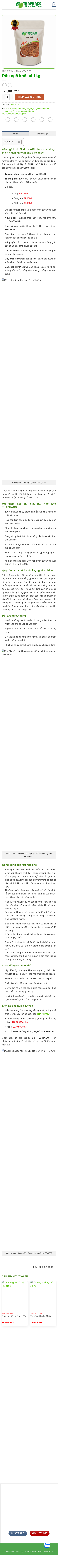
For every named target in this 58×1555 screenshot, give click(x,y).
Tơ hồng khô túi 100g (40, 1316)
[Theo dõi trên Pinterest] (22, 1524)
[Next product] (4, 85)
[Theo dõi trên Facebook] (8, 1520)
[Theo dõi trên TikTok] (24, 1520)
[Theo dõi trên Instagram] (16, 1520)
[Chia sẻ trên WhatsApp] (8, 119)
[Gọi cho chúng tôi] (49, 1520)
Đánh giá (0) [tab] (42, 134)
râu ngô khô (44, 109)
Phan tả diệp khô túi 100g (14, 1316)
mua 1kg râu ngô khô (13, 109)
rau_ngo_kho (7, 111)
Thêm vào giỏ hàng (30, 97)
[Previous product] (10, 85)
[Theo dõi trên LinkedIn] (31, 1524)
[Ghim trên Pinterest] (42, 119)
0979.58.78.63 (20, 1027)
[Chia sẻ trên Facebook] (16, 119)
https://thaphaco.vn (23, 1393)
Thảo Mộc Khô (23, 71)
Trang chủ (7, 71)
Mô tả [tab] (15, 134)
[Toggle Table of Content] (18, 142)
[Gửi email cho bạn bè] (33, 119)
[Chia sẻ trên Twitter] (25, 119)
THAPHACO (43, 1014)
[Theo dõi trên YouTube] (39, 1524)
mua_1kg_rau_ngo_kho (31, 109)
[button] (3, 4)
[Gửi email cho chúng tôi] (41, 1520)
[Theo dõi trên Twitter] (33, 1520)
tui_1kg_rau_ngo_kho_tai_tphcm (14, 114)
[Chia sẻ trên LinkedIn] (50, 119)
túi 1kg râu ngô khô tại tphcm (23, 111)
